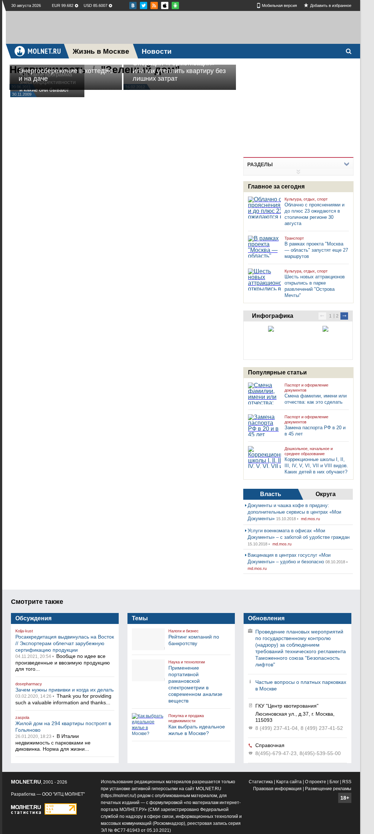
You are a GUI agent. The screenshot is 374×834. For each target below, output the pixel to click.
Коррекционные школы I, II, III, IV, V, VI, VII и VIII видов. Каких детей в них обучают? (316, 466)
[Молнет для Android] (164, 5)
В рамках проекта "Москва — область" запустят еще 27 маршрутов (316, 250)
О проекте (315, 781)
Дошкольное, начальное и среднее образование (309, 451)
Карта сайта (289, 781)
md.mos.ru (310, 519)
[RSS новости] (154, 5)
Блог (334, 781)
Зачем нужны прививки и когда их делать (64, 690)
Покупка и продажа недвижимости (186, 718)
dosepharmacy (28, 684)
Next (344, 316)
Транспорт (294, 238)
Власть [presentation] (270, 494)
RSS (346, 781)
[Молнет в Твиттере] (143, 5)
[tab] (270, 494)
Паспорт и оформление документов (306, 387)
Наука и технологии (186, 662)
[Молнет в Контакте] (133, 5)
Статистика (261, 781)
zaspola (22, 717)
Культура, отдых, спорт (306, 199)
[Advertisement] (183, 27)
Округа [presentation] (326, 494)
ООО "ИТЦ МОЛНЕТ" (63, 794)
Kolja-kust (24, 631)
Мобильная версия (279, 5)
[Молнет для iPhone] (175, 5)
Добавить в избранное (330, 5)
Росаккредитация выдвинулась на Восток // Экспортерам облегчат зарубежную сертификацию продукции (64, 643)
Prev (322, 316)
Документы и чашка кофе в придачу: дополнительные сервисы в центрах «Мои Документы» (294, 512)
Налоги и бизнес (183, 631)
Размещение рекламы (328, 788)
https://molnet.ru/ (118, 795)
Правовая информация (277, 788)
